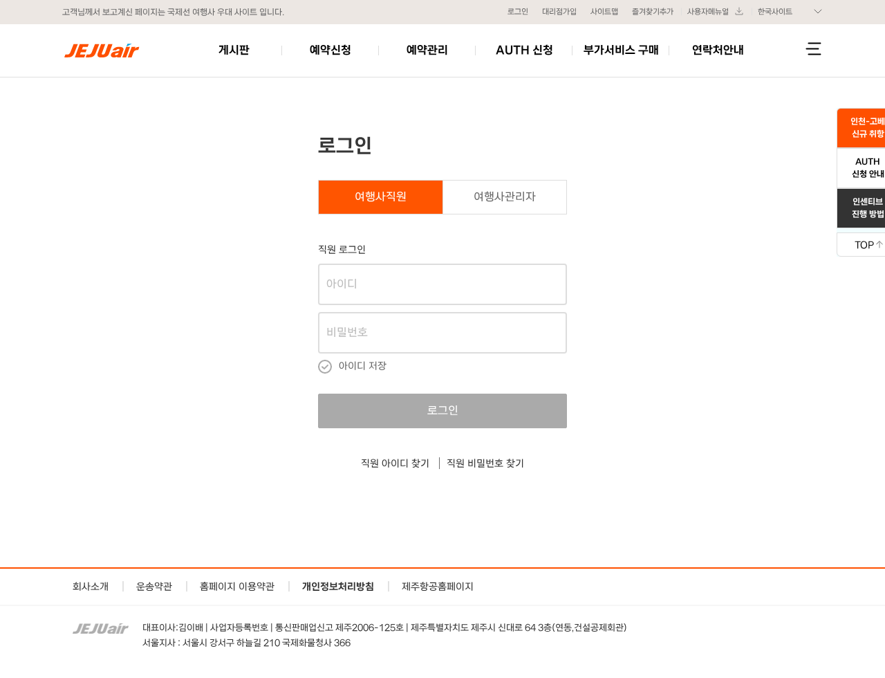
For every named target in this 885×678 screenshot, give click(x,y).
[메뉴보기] (813, 48)
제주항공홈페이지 (438, 586)
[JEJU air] (101, 50)
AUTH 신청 (524, 50)
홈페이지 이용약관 (237, 586)
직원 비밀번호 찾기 (485, 463)
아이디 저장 (362, 366)
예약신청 (330, 50)
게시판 (234, 50)
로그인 (517, 11)
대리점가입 (559, 11)
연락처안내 (718, 50)
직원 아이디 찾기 (395, 463)
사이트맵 (604, 11)
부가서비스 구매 (621, 50)
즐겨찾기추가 (652, 11)
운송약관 (154, 586)
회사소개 (91, 586)
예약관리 (427, 50)
